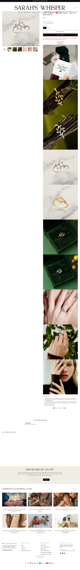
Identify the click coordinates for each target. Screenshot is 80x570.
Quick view (11, 452)
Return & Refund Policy (45, 550)
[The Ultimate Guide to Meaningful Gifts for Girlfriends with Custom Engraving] (40, 521)
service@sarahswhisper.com (7, 549)
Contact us (23, 548)
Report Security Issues (25, 550)
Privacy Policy (43, 545)
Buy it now (60, 34)
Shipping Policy (43, 548)
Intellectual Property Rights (46, 554)
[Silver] (10, 459)
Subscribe (46, 479)
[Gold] (11, 459)
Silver (45, 27)
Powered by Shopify (40, 557)
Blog (22, 545)
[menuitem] (20, 12)
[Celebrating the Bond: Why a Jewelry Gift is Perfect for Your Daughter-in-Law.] (14, 521)
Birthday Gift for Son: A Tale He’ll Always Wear (65, 509)
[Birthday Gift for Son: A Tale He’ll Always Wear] (65, 499)
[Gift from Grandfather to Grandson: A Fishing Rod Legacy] (40, 499)
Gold (48, 27)
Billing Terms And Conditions (46, 552)
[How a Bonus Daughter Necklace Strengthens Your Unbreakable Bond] (65, 521)
